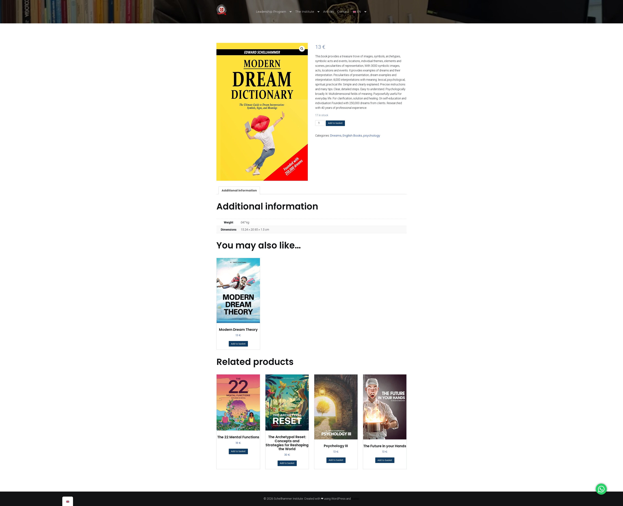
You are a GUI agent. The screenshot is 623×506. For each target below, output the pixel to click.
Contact (343, 11)
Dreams (336, 135)
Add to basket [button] (238, 343)
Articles (328, 11)
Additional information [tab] (239, 190)
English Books (352, 135)
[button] (302, 49)
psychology (371, 135)
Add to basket (335, 123)
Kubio (355, 499)
